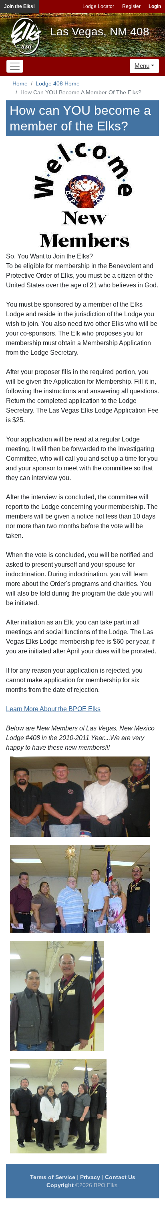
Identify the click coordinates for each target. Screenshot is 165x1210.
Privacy (90, 1177)
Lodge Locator (98, 6)
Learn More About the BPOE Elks (53, 709)
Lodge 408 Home (58, 83)
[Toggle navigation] (14, 66)
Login (155, 6)
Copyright (60, 1185)
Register (131, 6)
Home (20, 83)
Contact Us (120, 1177)
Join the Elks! (19, 6)
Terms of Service (52, 1177)
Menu (142, 65)
